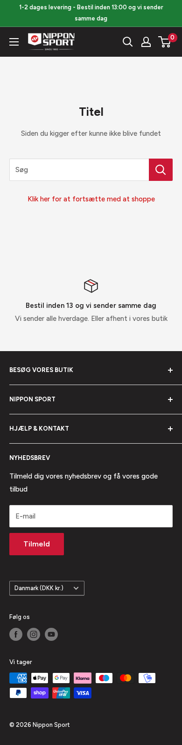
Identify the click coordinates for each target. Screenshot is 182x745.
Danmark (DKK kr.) (38, 588)
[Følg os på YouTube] (51, 634)
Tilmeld (36, 543)
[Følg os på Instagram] (33, 634)
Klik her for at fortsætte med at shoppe (91, 199)
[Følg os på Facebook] (15, 634)
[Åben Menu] (14, 42)
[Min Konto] (146, 42)
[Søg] (128, 42)
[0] (165, 41)
